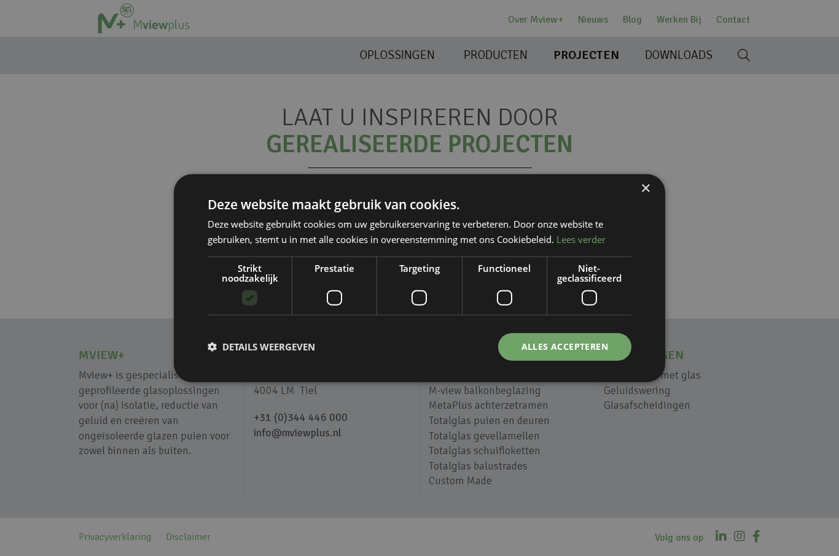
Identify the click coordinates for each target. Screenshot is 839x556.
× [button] (645, 188)
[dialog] (419, 278)
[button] (261, 346)
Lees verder (581, 239)
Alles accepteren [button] (564, 346)
